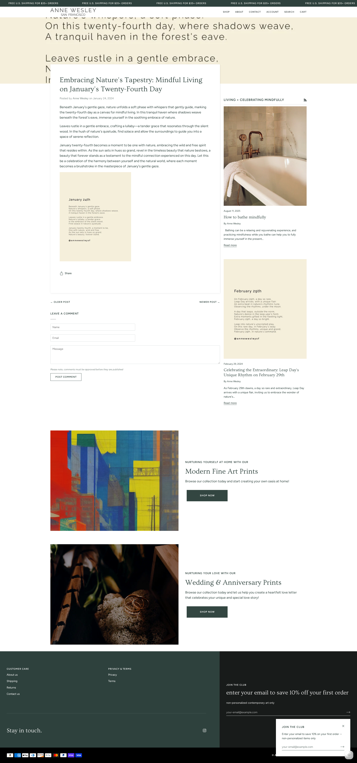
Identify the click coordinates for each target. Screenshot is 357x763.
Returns (11, 687)
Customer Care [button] (18, 668)
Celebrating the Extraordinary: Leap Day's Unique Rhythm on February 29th (261, 372)
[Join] (345, 712)
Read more (230, 245)
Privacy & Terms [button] (119, 668)
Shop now (207, 611)
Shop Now (207, 495)
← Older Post (60, 302)
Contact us (13, 694)
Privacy (112, 674)
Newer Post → (210, 302)
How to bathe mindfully (245, 217)
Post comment (66, 376)
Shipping (12, 681)
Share (68, 273)
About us (12, 674)
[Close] (344, 724)
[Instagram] (204, 730)
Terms (111, 681)
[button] (226, 12)
